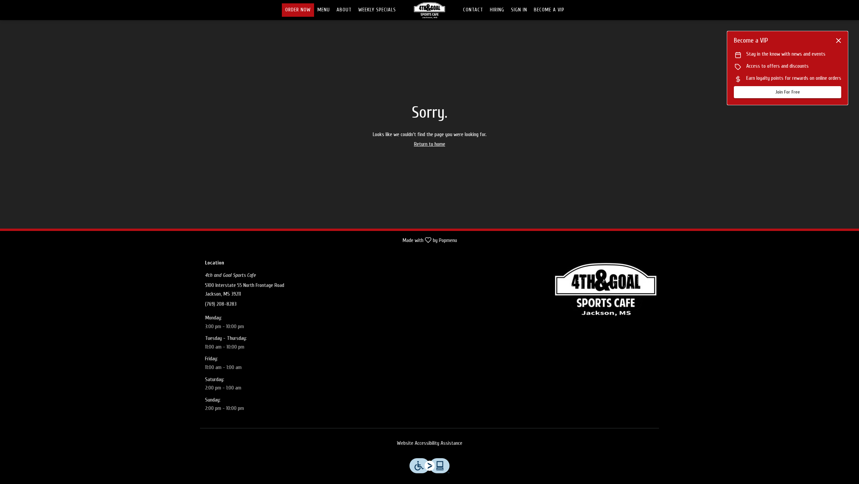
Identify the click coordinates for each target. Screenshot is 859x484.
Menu (323, 10)
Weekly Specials (377, 10)
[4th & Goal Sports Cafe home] (429, 10)
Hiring (497, 10)
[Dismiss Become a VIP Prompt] (838, 40)
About (344, 10)
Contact (473, 10)
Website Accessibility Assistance (429, 443)
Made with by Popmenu (231, 240)
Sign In (519, 10)
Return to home (429, 144)
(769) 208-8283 (221, 304)
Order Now (298, 10)
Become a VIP (549, 10)
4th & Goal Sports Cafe (605, 288)
